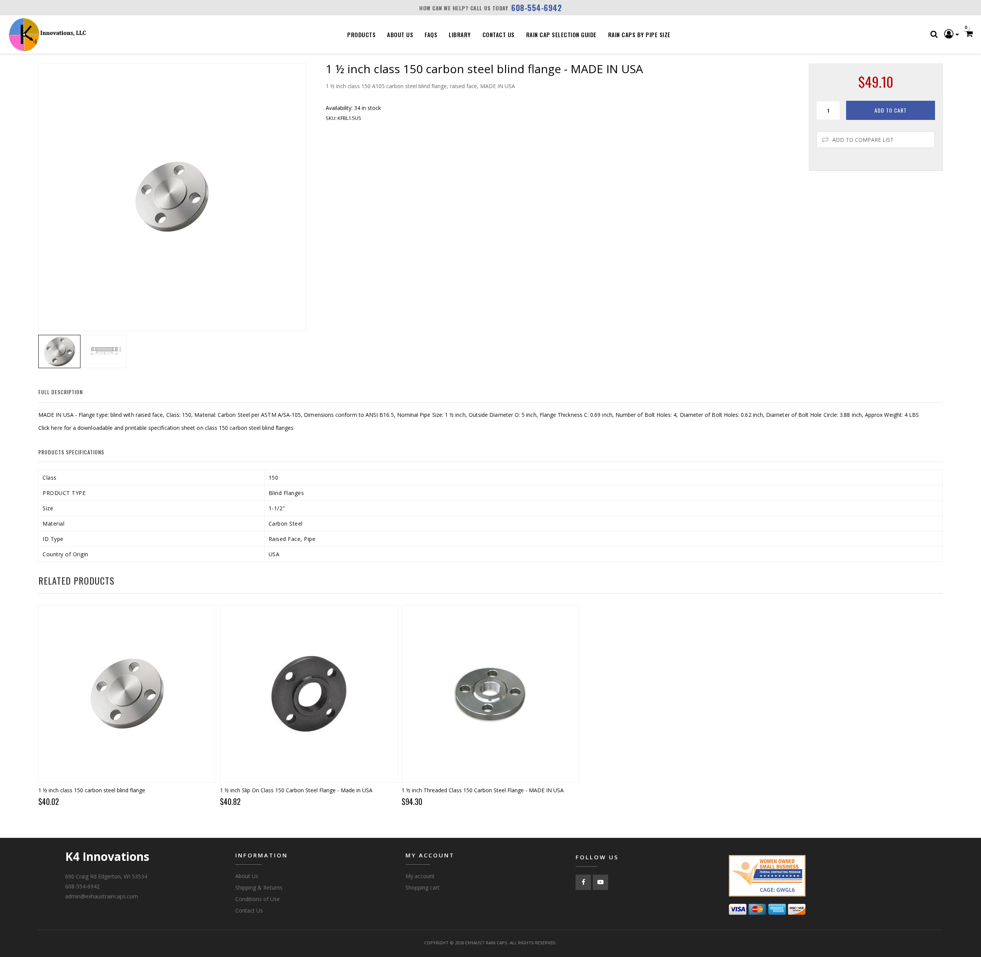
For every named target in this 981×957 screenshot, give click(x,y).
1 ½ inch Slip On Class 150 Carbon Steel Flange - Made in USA (296, 790)
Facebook (583, 882)
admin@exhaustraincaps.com (101, 896)
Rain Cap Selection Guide (561, 34)
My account (420, 876)
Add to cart (890, 110)
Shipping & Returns (258, 887)
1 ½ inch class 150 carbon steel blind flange (91, 790)
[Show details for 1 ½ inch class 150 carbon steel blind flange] (127, 694)
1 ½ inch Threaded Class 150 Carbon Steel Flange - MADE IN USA (483, 790)
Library (460, 34)
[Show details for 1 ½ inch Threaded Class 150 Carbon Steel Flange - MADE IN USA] (490, 694)
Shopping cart (422, 887)
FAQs (431, 34)
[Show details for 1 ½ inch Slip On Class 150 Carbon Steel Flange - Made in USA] (309, 694)
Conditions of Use (257, 899)
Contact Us (498, 34)
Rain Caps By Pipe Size (639, 34)
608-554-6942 (536, 7)
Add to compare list (863, 139)
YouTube (600, 882)
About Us (400, 34)
